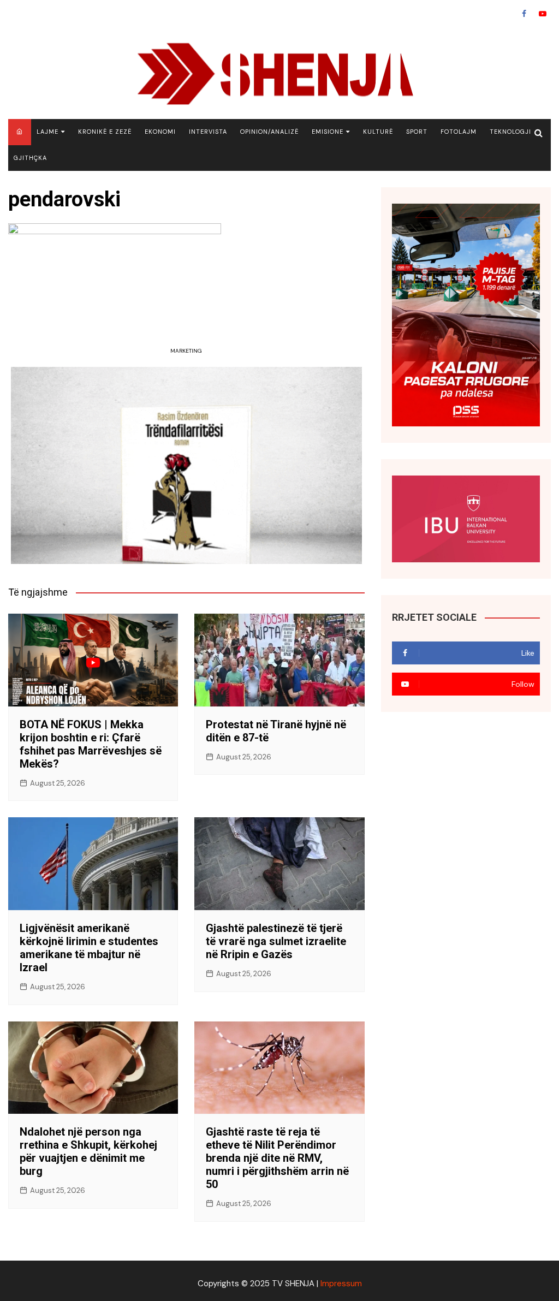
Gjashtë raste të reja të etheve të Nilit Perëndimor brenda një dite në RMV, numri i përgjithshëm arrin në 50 (277, 1158)
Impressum (341, 1283)
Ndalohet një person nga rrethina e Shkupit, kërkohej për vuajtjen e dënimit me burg (88, 1151)
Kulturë (378, 131)
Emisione (327, 131)
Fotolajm (459, 131)
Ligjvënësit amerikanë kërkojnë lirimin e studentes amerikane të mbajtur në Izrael (89, 948)
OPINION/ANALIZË (269, 131)
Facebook (524, 13)
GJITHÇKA (30, 158)
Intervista (208, 131)
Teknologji (510, 131)
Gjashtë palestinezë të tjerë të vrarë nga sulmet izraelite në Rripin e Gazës (276, 941)
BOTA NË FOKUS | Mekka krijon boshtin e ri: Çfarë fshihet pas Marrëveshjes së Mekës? (91, 744)
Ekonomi (160, 131)
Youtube (542, 13)
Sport (416, 131)
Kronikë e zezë (105, 131)
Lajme (47, 131)
